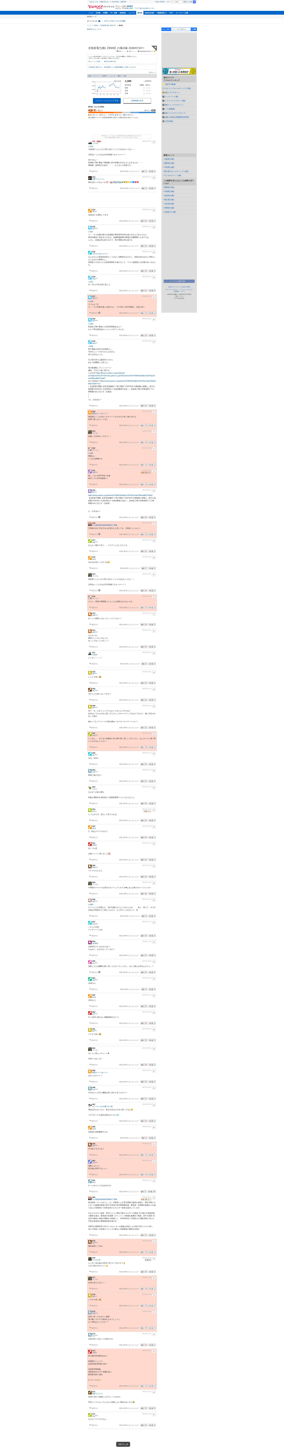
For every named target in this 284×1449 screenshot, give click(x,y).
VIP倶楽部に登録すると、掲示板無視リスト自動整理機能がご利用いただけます (112, 67)
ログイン (118, 8)
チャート (97, 76)
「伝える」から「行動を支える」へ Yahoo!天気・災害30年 (107, 2)
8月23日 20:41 (146, 177)
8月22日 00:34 (146, 341)
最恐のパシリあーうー (100, 413)
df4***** (94, 707)
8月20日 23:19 (146, 1143)
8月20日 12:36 (146, 1414)
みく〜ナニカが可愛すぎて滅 (102, 1106)
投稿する (121, 1444)
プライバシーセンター (186, 289)
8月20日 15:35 (146, 1258)
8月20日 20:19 (146, 1180)
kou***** (95, 1089)
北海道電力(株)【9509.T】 (108, 25)
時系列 (104, 76)
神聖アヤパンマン (98, 179)
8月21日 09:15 (146, 1070)
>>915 (90, 146)
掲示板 (139, 13)
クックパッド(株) (171, 97)
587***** (95, 690)
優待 (119, 76)
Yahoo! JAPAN (160, 2)
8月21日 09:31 (146, 1048)
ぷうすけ (95, 143)
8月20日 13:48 (146, 1311)
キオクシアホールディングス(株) (178, 88)
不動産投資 (161, 13)
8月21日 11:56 (146, 882)
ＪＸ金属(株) (170, 109)
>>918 (90, 301)
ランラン (95, 433)
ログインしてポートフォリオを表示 (114, 21)
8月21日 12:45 (146, 787)
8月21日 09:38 (146, 1012)
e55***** (95, 632)
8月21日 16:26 (146, 490)
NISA (171, 13)
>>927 (90, 232)
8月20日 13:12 (146, 1333)
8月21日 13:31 (146, 671)
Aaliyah (94, 654)
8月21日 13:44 (146, 652)
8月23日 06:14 (146, 226)
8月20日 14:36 (146, 1277)
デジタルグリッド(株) (172, 175)
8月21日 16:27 (146, 470)
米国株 (105, 13)
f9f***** (94, 492)
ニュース (132, 13)
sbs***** (95, 755)
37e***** (95, 1162)
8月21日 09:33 (146, 1029)
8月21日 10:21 (146, 995)
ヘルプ (168, 2)
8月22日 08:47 (146, 296)
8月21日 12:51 (146, 753)
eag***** (95, 542)
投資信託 (123, 13)
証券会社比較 (149, 13)
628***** (95, 1313)
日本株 (98, 13)
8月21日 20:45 (146, 411)
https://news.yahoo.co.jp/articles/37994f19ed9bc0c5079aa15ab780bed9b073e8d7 (120, 495)
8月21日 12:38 (146, 809)
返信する (95, 171)
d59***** (95, 980)
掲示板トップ (91, 16)
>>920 (90, 324)
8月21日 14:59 (146, 523)
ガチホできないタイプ (100, 253)
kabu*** (94, 278)
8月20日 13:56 (146, 1294)
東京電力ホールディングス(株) (176, 171)
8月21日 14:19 (146, 596)
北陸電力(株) (169, 159)
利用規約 (176, 291)
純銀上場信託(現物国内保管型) (177, 117)
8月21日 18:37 (146, 431)
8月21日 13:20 (146, 705)
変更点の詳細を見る (110, 61)
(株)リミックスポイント (174, 105)
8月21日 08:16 (146, 1104)
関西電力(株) (169, 163)
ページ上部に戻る (179, 281)
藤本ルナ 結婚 (188, 2)
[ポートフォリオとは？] (99, 21)
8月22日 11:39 (146, 251)
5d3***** (95, 228)
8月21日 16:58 (146, 448)
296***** (95, 472)
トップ (90, 13)
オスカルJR (96, 1260)
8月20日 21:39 (146, 1160)
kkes (94, 1182)
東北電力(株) (169, 200)
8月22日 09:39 (146, 276)
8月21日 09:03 (146, 1087)
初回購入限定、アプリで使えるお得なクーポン (139, 8)
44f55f (94, 845)
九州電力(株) (169, 204)
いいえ (152, 171)
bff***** (94, 674)
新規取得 (130, 6)
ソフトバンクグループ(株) (175, 101)
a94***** (95, 615)
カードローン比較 (182, 13)
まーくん (95, 450)
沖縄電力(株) (169, 208)
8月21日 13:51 (146, 630)
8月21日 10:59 (146, 961)
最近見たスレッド (93, 29)
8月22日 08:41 (146, 318)
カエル (94, 789)
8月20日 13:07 (146, 1350)
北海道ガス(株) (170, 212)
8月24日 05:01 (146, 141)
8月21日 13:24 (146, 688)
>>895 (90, 905)
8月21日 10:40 (146, 978)
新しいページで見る (95, 61)
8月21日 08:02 (146, 1126)
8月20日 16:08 (146, 1241)
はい (144, 171)
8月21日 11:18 (146, 941)
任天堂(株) (169, 121)
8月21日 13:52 (146, 613)
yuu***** (95, 963)
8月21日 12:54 (146, 733)
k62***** (95, 901)
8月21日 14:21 (146, 574)
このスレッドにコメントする (106, 101)
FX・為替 (113, 13)
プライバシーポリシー (171, 289)
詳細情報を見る (137, 101)
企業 (124, 76)
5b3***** (95, 1243)
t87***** (94, 1014)
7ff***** (94, 211)
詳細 (89, 76)
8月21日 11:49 (146, 899)
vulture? (95, 924)
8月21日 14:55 (146, 557)
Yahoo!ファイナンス (174, 287)
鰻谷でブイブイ (97, 1393)
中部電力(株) (169, 167)
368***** (95, 867)
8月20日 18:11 (146, 1197)
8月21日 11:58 (146, 865)
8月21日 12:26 (146, 826)
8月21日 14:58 (146, 540)
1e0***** (95, 772)
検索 (194, 1)
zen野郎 (95, 943)
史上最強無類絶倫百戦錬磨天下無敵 (104, 525)
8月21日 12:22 (146, 843)
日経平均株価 (170, 84)
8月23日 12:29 (146, 209)
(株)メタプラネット (172, 92)
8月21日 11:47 (146, 921)
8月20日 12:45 (146, 1391)
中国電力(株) (169, 191)
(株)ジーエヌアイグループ (175, 113)
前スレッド (152, 72)
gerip (94, 559)
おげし (94, 811)
